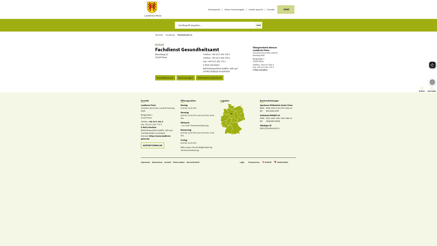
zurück (422, 91)
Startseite (159, 35)
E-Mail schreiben (211, 64)
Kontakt (270, 9)
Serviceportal (214, 9)
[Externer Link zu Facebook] (289, 162)
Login (242, 162)
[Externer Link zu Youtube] (295, 162)
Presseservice (253, 162)
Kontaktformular (165, 77)
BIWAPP (268, 162)
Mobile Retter (282, 162)
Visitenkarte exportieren (210, 77)
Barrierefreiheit (193, 162)
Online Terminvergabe (234, 9)
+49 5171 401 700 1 (221, 54)
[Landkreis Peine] (267, 60)
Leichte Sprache (256, 9)
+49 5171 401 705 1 (221, 57)
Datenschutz (157, 162)
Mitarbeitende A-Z (184, 35)
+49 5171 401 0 (267, 64)
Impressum (145, 162)
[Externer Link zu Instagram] (292, 162)
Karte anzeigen (185, 77)
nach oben (432, 91)
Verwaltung (170, 35)
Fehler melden (179, 162)
